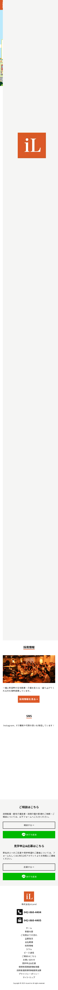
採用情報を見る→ (28, 699)
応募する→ (29, 867)
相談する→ (29, 825)
